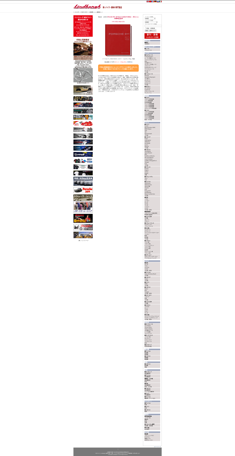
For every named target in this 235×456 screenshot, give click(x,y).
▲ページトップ (157, 446)
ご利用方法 (129, 62)
